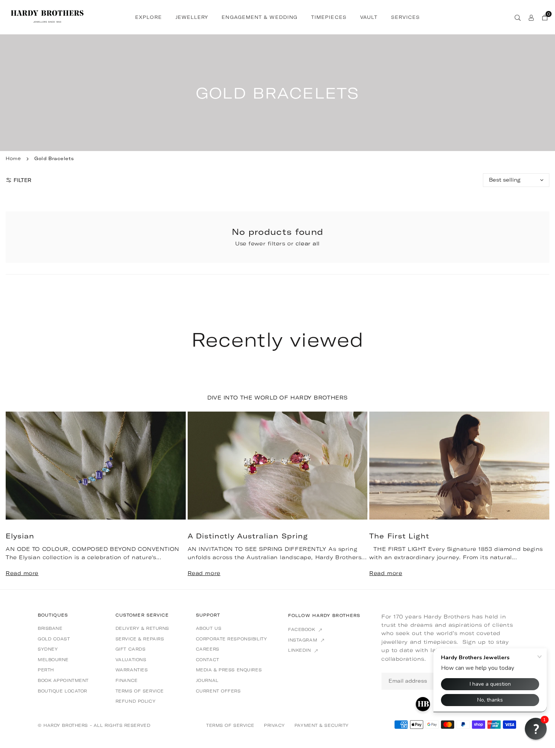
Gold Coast (54, 639)
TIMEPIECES (329, 17)
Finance (127, 680)
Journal (207, 680)
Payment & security (321, 725)
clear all (308, 243)
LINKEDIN (300, 650)
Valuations (131, 659)
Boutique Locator (62, 691)
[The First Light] (459, 466)
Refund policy (136, 701)
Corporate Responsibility (231, 639)
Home (13, 158)
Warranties (132, 669)
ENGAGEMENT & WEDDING (260, 17)
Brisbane (50, 628)
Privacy (274, 725)
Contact (207, 659)
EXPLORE (148, 17)
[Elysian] (96, 466)
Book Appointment (63, 680)
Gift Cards (131, 649)
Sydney (48, 649)
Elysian (20, 536)
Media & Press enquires (229, 669)
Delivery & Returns (142, 628)
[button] (532, 499)
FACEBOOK (302, 629)
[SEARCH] (517, 17)
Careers (207, 649)
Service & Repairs (140, 639)
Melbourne (53, 659)
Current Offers (218, 691)
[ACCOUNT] (531, 17)
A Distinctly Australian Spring (248, 536)
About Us (208, 628)
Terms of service (140, 691)
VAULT (369, 17)
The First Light (399, 536)
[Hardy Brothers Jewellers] (47, 16)
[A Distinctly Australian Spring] (278, 466)
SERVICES (405, 17)
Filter (22, 180)
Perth (46, 669)
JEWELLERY (192, 17)
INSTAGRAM (303, 640)
